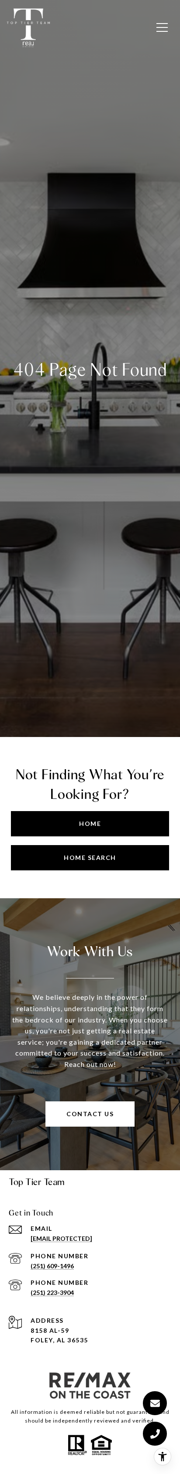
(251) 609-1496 (52, 1266)
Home (90, 823)
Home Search (90, 857)
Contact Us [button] (90, 1113)
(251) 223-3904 (52, 1292)
